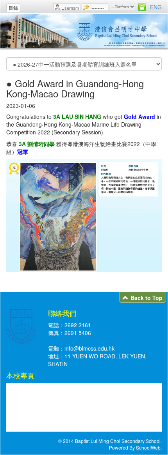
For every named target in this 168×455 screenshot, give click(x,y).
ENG (156, 7)
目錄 (13, 7)
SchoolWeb (148, 447)
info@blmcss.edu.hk (89, 348)
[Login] (142, 7)
